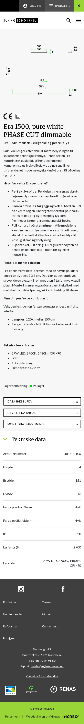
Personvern (12, 716)
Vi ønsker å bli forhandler (42, 676)
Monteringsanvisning (26, 424)
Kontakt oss (50, 626)
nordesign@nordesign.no (47, 666)
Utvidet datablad (22, 412)
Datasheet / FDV (20, 401)
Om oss (47, 602)
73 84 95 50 (47, 660)
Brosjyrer (9, 638)
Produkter (9, 602)
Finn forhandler (13, 614)
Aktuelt (47, 614)
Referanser (10, 626)
